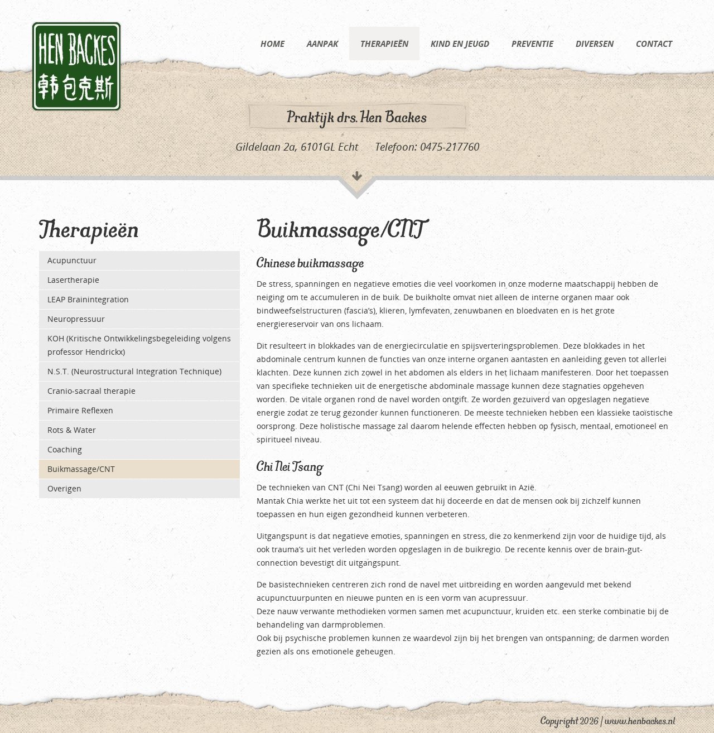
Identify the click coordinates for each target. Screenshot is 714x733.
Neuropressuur (76, 319)
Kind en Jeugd (460, 43)
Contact (654, 43)
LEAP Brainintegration (88, 299)
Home (272, 43)
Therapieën (384, 43)
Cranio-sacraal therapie (91, 390)
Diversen (595, 43)
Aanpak (322, 43)
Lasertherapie (73, 279)
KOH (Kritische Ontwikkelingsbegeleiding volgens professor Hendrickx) (139, 345)
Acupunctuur (72, 260)
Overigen (64, 488)
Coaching (64, 449)
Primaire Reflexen (80, 410)
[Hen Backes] (76, 65)
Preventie (532, 43)
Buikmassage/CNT (81, 469)
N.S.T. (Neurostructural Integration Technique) (134, 371)
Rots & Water (71, 430)
